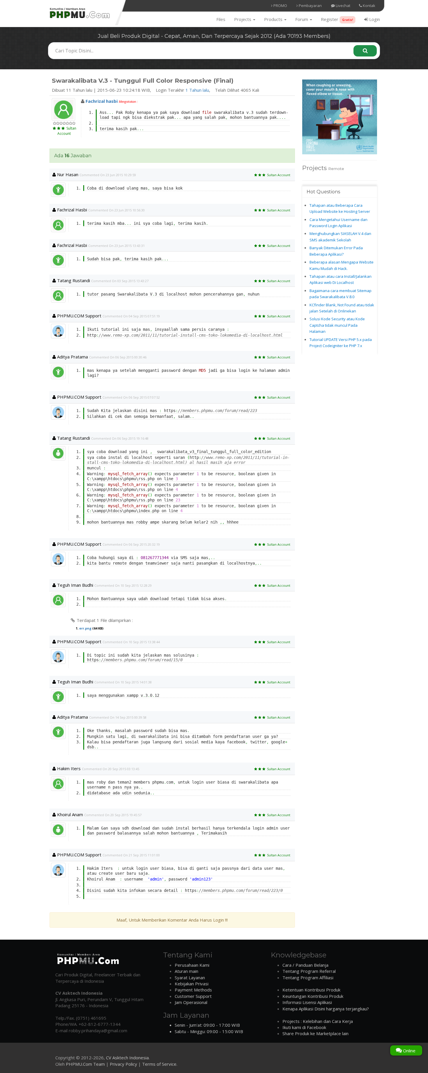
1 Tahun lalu (197, 90)
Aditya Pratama (72, 357)
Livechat (342, 5)
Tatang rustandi (73, 280)
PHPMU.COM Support (78, 316)
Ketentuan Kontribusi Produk (311, 990)
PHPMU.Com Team (85, 1064)
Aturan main (186, 971)
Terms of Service (159, 1064)
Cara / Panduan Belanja (305, 965)
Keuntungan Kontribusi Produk (312, 996)
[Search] (365, 50)
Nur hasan (67, 174)
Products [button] (274, 19)
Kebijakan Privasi (191, 984)
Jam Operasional (191, 1002)
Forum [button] (302, 19)
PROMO (280, 5)
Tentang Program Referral (309, 971)
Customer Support (193, 996)
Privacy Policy (123, 1064)
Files (220, 19)
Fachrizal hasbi (71, 210)
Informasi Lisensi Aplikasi (307, 1002)
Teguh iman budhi (74, 585)
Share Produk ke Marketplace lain (315, 1033)
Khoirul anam (69, 814)
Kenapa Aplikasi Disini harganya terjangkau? (325, 1009)
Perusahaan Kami (192, 965)
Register (337, 19)
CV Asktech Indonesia (127, 1057)
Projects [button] (243, 19)
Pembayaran (310, 5)
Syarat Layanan (190, 977)
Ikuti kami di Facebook (304, 1027)
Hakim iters (68, 768)
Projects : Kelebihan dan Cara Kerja (317, 1021)
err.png (85, 628)
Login (374, 19)
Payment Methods (193, 990)
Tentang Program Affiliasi (307, 977)
